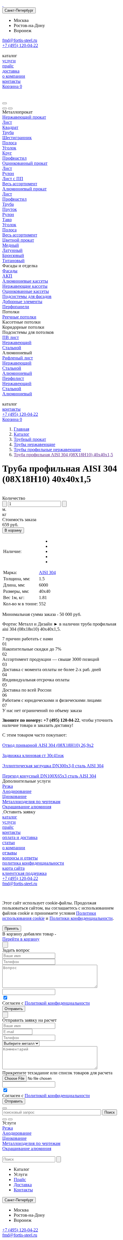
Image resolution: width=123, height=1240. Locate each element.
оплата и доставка (19, 837)
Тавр (7, 219)
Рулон (8, 173)
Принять (12, 928)
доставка (10, 71)
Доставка (23, 1184)
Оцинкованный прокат (24, 163)
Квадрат (10, 127)
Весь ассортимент (19, 183)
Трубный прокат (30, 439)
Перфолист (13, 378)
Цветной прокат (18, 240)
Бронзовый (13, 255)
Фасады (9, 270)
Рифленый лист (17, 357)
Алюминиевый (17, 373)
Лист (7, 122)
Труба (8, 132)
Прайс (20, 1179)
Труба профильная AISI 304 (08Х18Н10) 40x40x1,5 (63, 454)
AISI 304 (47, 572)
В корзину (13, 530)
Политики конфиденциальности (81, 918)
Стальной (11, 347)
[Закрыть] (10, 108)
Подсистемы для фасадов (26, 296)
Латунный (12, 250)
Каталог (21, 434)
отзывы (9, 852)
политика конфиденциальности (33, 863)
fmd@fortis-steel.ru (19, 40)
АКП (7, 276)
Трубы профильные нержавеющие (47, 449)
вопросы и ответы (20, 858)
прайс (8, 65)
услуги (9, 60)
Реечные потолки (19, 316)
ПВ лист (10, 337)
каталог (9, 817)
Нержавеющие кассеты (24, 286)
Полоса (9, 142)
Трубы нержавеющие (34, 444)
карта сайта (13, 868)
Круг (7, 153)
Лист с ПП (12, 178)
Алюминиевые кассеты (25, 281)
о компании (13, 76)
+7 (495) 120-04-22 (20, 45)
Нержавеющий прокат (24, 117)
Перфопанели (15, 306)
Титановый (13, 260)
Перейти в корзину (20, 939)
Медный (10, 245)
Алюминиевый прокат (24, 188)
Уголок (9, 147)
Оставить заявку (19, 811)
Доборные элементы (22, 301)
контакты (11, 81)
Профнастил (14, 158)
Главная (21, 429)
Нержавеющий (16, 342)
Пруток (9, 209)
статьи (8, 842)
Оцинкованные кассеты (25, 291)
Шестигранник (17, 137)
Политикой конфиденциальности (57, 1003)
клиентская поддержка (24, 873)
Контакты (23, 1189)
